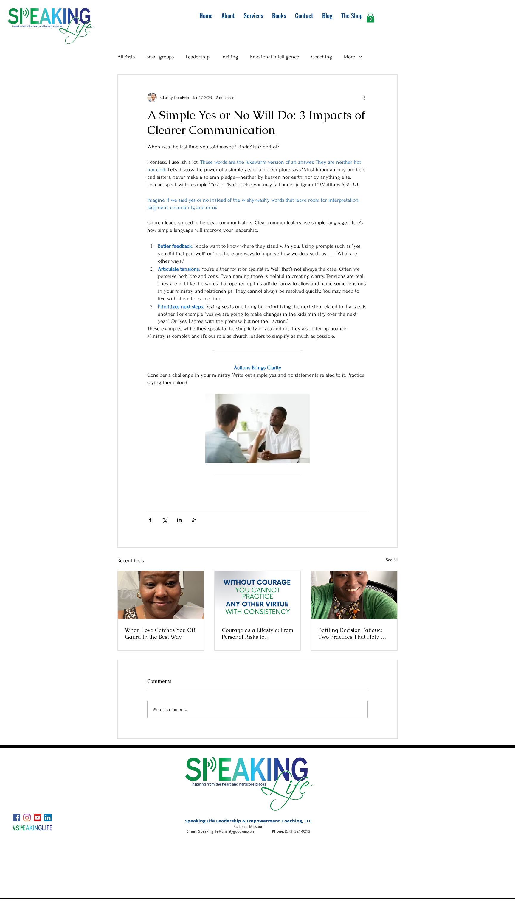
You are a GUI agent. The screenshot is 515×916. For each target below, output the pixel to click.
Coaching (321, 57)
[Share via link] (194, 520)
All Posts (126, 57)
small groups (160, 57)
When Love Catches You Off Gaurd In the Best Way (160, 633)
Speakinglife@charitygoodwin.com (226, 831)
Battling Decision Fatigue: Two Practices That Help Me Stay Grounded (353, 633)
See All (392, 559)
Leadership (198, 57)
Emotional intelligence (274, 57)
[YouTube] (37, 817)
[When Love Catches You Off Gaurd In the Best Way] (161, 595)
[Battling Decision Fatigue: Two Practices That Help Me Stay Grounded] (354, 595)
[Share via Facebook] (150, 520)
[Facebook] (16, 817)
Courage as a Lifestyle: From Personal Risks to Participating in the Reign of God (257, 633)
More (349, 57)
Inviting (229, 57)
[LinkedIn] (48, 817)
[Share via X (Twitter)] (164, 520)
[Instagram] (27, 817)
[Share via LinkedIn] (179, 520)
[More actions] (364, 97)
